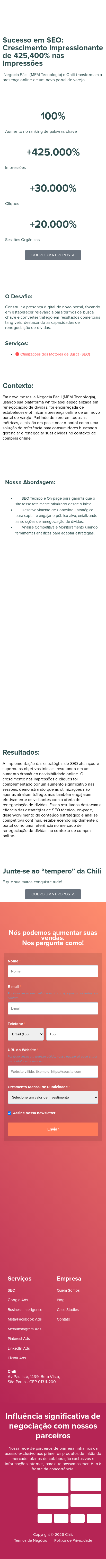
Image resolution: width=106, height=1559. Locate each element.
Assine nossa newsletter (34, 1113)
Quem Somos (68, 1290)
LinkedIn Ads (19, 1348)
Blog (61, 1300)
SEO (11, 1290)
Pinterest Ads (19, 1338)
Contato (63, 1319)
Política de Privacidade (73, 1540)
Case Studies (68, 1310)
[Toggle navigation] (7, 9)
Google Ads (18, 1300)
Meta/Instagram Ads (24, 1329)
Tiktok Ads (17, 1358)
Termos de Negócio (30, 1540)
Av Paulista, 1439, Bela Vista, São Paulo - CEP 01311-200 (34, 1379)
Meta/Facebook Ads (25, 1319)
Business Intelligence (25, 1310)
